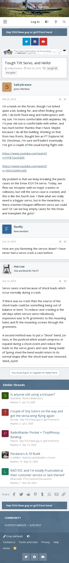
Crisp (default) (14, 536)
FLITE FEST (35, 525)
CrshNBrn (15, 457)
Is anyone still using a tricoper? (32, 394)
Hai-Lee (19, 266)
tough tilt (52, 68)
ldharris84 (15, 479)
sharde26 (15, 398)
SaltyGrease (14, 68)
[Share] (60, 99)
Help (56, 542)
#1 (65, 99)
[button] (5, 21)
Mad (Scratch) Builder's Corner (39, 457)
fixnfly (18, 227)
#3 (65, 281)
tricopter (11, 72)
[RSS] (15, 548)
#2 (65, 241)
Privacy (45, 542)
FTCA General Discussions (37, 479)
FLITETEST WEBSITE (15, 525)
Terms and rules (28, 542)
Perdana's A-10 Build (25, 454)
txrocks (14, 419)
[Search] (64, 22)
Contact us (9, 542)
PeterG (14, 441)
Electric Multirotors (32, 398)
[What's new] (56, 22)
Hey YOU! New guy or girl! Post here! (39, 419)
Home (6, 548)
